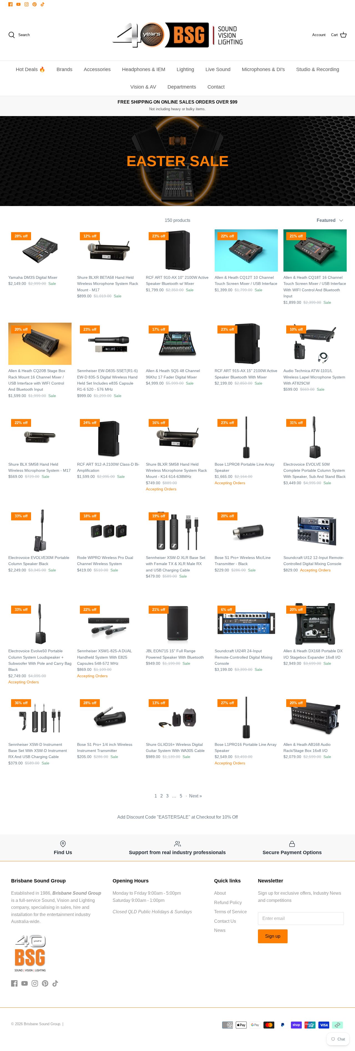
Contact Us (225, 921)
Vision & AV (143, 87)
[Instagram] (26, 4)
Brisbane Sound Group (42, 1024)
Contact (216, 87)
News (219, 930)
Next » (195, 796)
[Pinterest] (34, 4)
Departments (182, 87)
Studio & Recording (317, 69)
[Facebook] (10, 4)
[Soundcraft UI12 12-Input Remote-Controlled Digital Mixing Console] (315, 531)
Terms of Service (230, 911)
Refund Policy (228, 902)
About (220, 893)
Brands (64, 69)
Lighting (185, 69)
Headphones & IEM (143, 69)
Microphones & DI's (263, 69)
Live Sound (218, 69)
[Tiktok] (42, 4)
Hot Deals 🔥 (30, 69)
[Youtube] (18, 4)
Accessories (97, 69)
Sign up (272, 936)
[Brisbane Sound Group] (177, 35)
